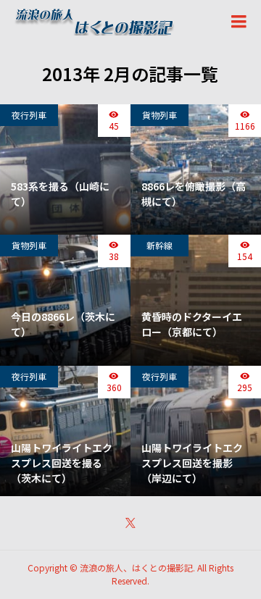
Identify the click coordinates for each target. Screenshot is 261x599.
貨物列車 (159, 115)
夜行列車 (29, 115)
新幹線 (159, 245)
